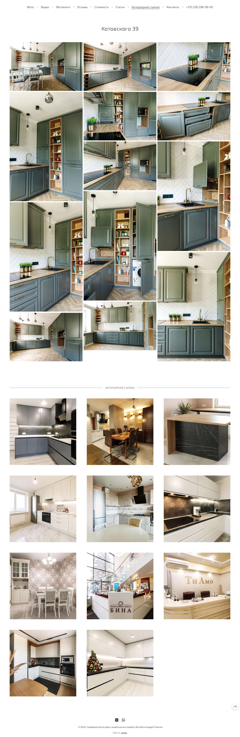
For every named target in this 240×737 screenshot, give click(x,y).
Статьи (120, 7)
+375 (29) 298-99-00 (199, 7)
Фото (30, 7)
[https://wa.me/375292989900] (123, 720)
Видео (45, 7)
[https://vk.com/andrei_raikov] (116, 720)
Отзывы (82, 7)
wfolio (124, 732)
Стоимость (102, 7)
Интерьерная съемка (146, 7)
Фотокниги (63, 7)
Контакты (173, 7)
